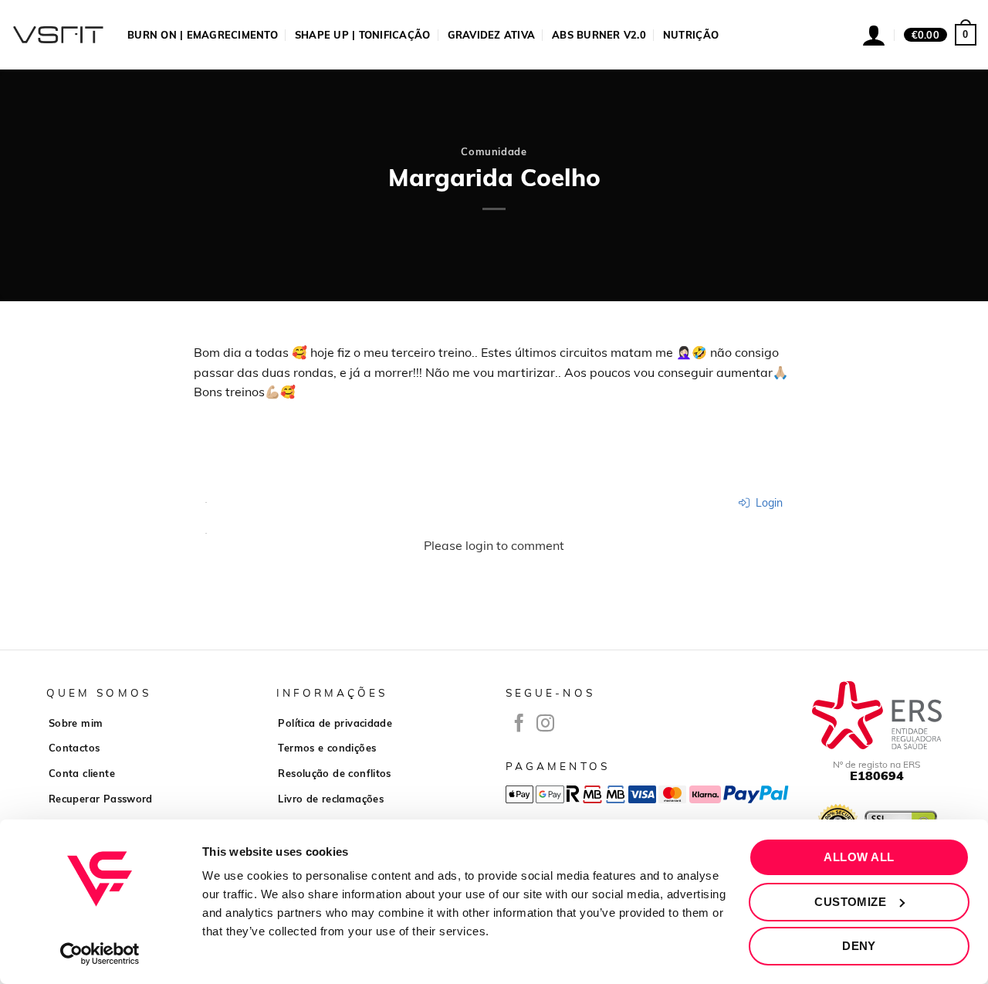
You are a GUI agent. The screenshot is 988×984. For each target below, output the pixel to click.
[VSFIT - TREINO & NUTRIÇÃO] (58, 34)
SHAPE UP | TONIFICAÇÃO (363, 35)
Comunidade (493, 151)
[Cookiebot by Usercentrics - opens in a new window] (99, 953)
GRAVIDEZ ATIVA (492, 35)
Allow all (859, 857)
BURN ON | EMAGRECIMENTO (202, 35)
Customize (850, 901)
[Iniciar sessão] (873, 34)
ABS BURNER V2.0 (599, 35)
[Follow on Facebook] (519, 724)
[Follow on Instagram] (545, 724)
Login (768, 503)
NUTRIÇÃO (691, 35)
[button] (940, 34)
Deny (859, 945)
